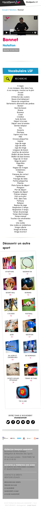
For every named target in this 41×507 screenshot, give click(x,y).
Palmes (20, 172)
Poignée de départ (20, 192)
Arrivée (20, 95)
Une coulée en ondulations (20, 225)
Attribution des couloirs (20, 97)
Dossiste (20, 130)
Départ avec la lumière (21, 124)
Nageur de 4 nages (20, 168)
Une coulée (20, 223)
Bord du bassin (20, 108)
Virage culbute (20, 227)
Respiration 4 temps (21, 210)
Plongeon (20, 188)
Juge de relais (20, 146)
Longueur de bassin (20, 150)
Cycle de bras (20, 119)
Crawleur (20, 117)
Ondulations (20, 170)
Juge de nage (20, 143)
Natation (9, 45)
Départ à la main (20, 121)
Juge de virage (20, 148)
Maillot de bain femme (20, 154)
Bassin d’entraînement (20, 99)
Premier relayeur (20, 194)
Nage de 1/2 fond (20, 159)
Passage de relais (20, 179)
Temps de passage (20, 212)
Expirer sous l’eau (20, 135)
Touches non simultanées (20, 219)
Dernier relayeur (20, 126)
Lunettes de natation (20, 152)
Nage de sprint (20, 161)
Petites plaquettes (20, 181)
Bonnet (20, 106)
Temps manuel (20, 216)
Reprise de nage (20, 205)
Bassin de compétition (20, 101)
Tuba (21, 221)
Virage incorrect (20, 232)
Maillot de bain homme (20, 157)
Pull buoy (20, 201)
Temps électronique (20, 214)
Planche (20, 183)
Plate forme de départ (20, 185)
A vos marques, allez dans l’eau (20, 88)
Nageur (20, 166)
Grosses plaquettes (20, 139)
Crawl (20, 115)
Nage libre (20, 163)
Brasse (20, 110)
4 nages (20, 86)
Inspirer (20, 141)
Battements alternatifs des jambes (20, 104)
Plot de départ (20, 190)
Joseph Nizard (31, 505)
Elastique (20, 132)
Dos (20, 128)
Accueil (20, 93)
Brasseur (20, 112)
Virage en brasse (20, 230)
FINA (20, 137)
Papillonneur (20, 177)
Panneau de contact (20, 174)
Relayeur (20, 203)
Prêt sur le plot (20, 196)
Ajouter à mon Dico (11, 50)
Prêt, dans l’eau (20, 199)
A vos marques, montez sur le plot (20, 90)
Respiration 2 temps (20, 208)
